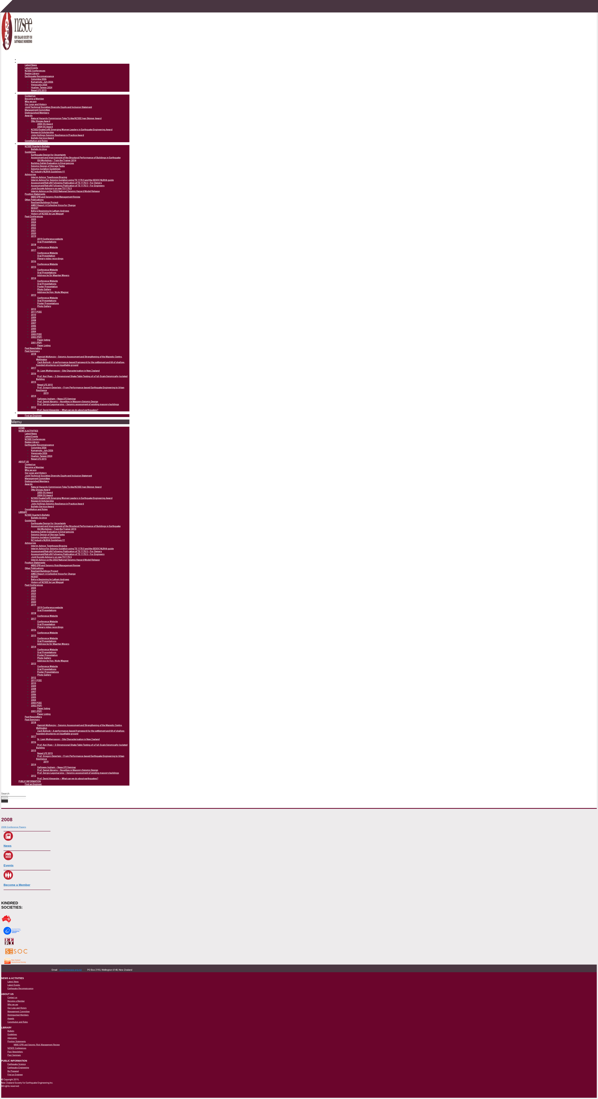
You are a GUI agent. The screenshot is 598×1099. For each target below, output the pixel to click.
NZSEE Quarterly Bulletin (37, 146)
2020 (33, 233)
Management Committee (37, 110)
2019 (33, 236)
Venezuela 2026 (39, 84)
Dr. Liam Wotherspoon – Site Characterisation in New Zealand (68, 371)
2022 (33, 227)
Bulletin (10, 1031)
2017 (33, 250)
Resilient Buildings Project (44, 202)
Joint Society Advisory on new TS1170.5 (51, 188)
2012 (33, 309)
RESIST (34, 208)
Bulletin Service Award (42, 138)
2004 (33, 331)
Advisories (30, 174)
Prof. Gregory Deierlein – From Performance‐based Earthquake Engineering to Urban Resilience (80, 389)
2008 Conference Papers (13, 827)
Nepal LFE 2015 (38, 90)
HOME (22, 428)
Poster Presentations (48, 303)
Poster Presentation (47, 286)
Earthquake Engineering (18, 1067)
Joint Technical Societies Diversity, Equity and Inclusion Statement (58, 107)
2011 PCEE (36, 312)
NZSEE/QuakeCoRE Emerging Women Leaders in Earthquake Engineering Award (71, 129)
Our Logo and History (36, 104)
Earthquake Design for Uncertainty (48, 155)
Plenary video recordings (50, 258)
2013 (33, 295)
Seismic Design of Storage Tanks (48, 166)
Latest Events (31, 68)
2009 (33, 317)
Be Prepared (13, 1071)
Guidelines (30, 152)
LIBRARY (25, 143)
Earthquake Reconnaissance (39, 76)
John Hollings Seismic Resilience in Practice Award (57, 135)
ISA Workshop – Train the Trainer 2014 (56, 160)
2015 (33, 267)
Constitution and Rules (36, 141)
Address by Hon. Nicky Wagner (53, 292)
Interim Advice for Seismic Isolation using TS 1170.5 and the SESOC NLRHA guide (72, 180)
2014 (33, 278)
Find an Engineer (33, 415)
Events (9, 865)
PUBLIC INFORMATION (33, 412)
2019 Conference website (50, 239)
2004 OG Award (45, 127)
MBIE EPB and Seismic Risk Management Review (55, 197)
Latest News (31, 65)
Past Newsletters (33, 348)
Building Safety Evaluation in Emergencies (52, 163)
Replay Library (32, 73)
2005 (33, 328)
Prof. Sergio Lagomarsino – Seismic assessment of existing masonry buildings (78, 404)
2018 (33, 244)
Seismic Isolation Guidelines (45, 169)
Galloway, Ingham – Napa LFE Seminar (56, 399)
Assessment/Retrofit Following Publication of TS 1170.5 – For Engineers (67, 185)
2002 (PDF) (36, 337)
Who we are (30, 101)
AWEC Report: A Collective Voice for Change (53, 205)
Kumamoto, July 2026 (42, 82)
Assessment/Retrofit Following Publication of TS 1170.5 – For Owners (66, 183)
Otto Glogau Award (40, 121)
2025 (33, 219)
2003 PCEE (36, 334)
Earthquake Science (16, 1064)
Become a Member (34, 99)
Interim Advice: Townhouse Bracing (49, 177)
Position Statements (35, 194)
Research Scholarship (42, 132)
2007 (33, 323)
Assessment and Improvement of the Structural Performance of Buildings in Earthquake (76, 157)
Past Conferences (34, 216)
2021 (33, 230)
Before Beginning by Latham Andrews (50, 211)
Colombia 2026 (38, 79)
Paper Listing (44, 345)
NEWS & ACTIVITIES (31, 62)
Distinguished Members (37, 113)
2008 (33, 320)
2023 (33, 225)
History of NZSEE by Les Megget (47, 213)
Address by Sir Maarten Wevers (53, 275)
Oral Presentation (46, 256)
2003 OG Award (45, 124)
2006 (33, 326)
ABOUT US (26, 93)
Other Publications (34, 199)
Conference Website (47, 247)
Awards (29, 115)
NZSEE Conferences (35, 70)
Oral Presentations (46, 242)
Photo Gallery (44, 289)
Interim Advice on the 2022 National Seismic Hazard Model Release (65, 191)
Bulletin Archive (39, 149)
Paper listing (43, 340)
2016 (33, 261)
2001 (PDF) (36, 342)
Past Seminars (32, 351)
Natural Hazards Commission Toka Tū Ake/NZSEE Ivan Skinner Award (66, 118)
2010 (33, 314)
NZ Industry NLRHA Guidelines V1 (48, 171)
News (8, 845)
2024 (33, 222)
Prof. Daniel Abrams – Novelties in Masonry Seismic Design (67, 401)
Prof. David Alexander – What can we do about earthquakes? (67, 410)
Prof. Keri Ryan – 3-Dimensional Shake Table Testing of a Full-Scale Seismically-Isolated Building (82, 377)
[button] (70, 422)
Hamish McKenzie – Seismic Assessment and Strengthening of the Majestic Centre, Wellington (79, 358)
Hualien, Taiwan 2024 (41, 87)
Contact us (30, 96)
